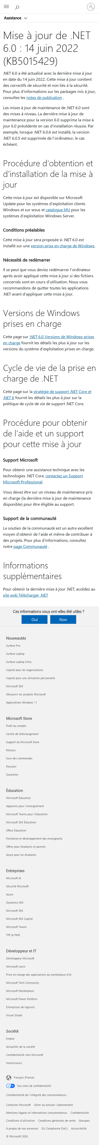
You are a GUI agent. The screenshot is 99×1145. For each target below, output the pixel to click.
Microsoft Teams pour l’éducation (26, 814)
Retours (11, 750)
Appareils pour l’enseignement (25, 806)
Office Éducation (16, 830)
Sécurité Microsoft (17, 886)
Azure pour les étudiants (21, 855)
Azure (9, 894)
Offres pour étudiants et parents (26, 846)
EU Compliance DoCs (55, 1128)
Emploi (10, 1038)
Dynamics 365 (14, 902)
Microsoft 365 (14, 686)
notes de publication (44, 97)
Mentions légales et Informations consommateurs (36, 1113)
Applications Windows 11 (21, 702)
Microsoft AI (13, 878)
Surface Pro (13, 645)
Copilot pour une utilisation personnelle (30, 678)
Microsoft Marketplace (20, 991)
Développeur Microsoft (20, 958)
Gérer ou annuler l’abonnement (53, 1105)
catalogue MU (58, 209)
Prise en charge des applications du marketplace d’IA (38, 974)
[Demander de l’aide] (17, 7)
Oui (34, 619)
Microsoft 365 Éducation (21, 822)
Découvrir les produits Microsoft (26, 694)
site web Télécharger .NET (25, 595)
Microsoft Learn (15, 966)
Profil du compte (16, 726)
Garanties (12, 774)
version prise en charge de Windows (62, 245)
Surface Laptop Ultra (18, 662)
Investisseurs (14, 1063)
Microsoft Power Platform (21, 999)
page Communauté (30, 546)
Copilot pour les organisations (24, 670)
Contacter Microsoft (18, 1105)
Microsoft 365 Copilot (19, 919)
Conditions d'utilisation (20, 1120)
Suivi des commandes (19, 758)
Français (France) (24, 1077)
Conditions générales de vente (57, 1120)
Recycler (11, 766)
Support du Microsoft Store (22, 742)
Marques (84, 1120)
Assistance (13, 17)
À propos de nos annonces (22, 1128)
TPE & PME (13, 935)
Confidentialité (80, 1113)
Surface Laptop (15, 654)
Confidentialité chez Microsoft (24, 1055)
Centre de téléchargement (22, 734)
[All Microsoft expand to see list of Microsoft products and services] (6, 7)
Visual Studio (14, 1015)
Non (63, 619)
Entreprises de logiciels (20, 1007)
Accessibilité (79, 1128)
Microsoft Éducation (18, 798)
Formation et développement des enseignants (34, 838)
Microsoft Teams (16, 927)
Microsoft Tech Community (22, 983)
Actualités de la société (20, 1047)
